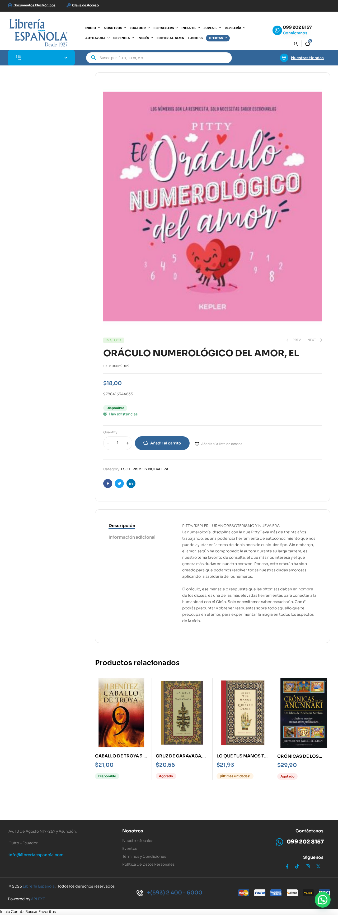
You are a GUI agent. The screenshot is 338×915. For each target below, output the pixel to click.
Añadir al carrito (165, 443)
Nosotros (132, 831)
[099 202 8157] (277, 30)
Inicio (5, 911)
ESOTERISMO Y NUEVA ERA (144, 469)
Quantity (110, 432)
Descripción (122, 525)
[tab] (132, 526)
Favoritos (47, 911)
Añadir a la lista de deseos (221, 444)
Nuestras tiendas (307, 57)
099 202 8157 (297, 27)
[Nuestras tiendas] (284, 58)
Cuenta (18, 911)
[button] (323, 900)
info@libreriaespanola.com (36, 854)
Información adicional (132, 537)
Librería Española (39, 886)
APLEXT (38, 899)
